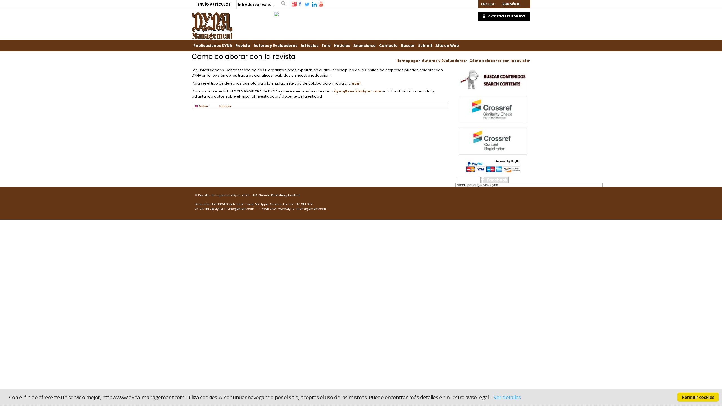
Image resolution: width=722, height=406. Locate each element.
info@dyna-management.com (229, 208)
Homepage (407, 60)
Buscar (408, 45)
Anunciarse (364, 45)
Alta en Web (447, 45)
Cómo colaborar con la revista (499, 60)
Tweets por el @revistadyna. (477, 185)
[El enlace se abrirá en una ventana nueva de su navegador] (294, 4)
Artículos (309, 45)
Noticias (342, 45)
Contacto (388, 45)
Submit (425, 45)
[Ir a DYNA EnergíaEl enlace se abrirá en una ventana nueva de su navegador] (276, 12)
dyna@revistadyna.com (357, 91)
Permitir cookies (698, 397)
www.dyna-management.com (302, 208)
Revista (242, 45)
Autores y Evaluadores (275, 45)
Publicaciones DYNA (212, 45)
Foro (326, 45)
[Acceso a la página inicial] (212, 25)
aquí (356, 83)
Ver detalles (507, 397)
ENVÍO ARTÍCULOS (214, 4)
